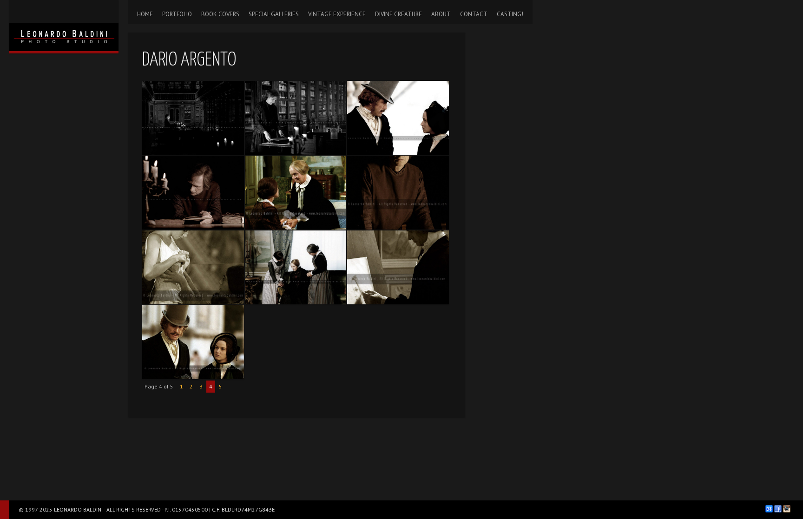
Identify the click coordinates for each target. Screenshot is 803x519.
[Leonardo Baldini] (63, 25)
